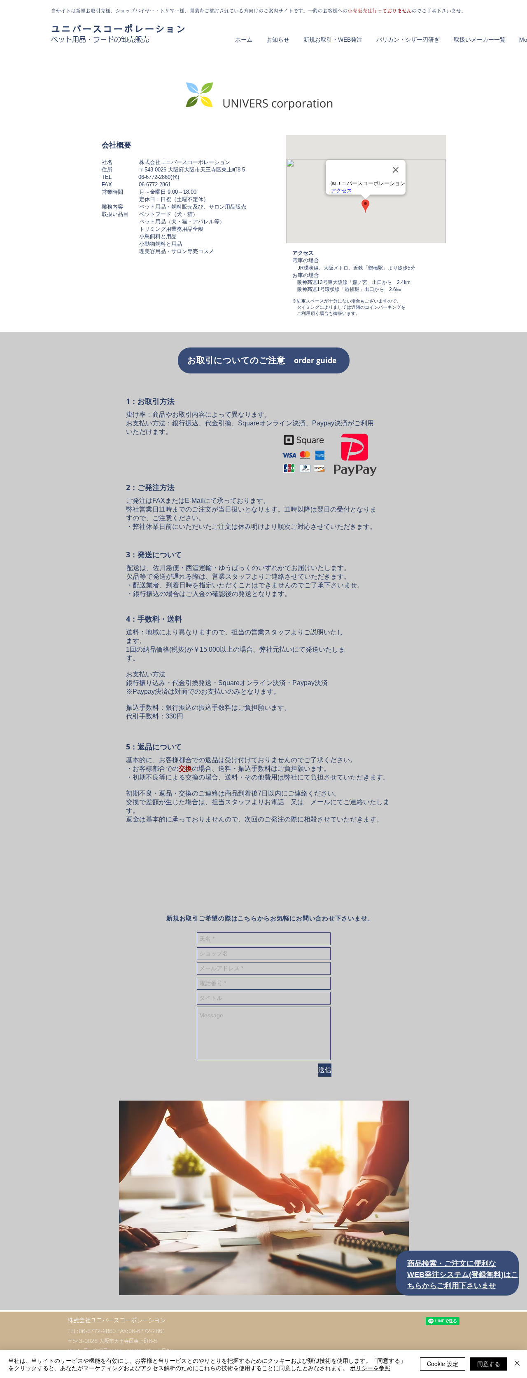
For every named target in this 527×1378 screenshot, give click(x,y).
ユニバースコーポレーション (119, 28)
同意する (488, 1363)
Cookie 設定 (442, 1363)
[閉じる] (517, 1364)
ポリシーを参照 (370, 1368)
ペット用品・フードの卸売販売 (100, 39)
